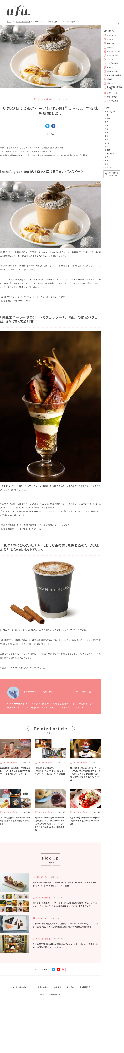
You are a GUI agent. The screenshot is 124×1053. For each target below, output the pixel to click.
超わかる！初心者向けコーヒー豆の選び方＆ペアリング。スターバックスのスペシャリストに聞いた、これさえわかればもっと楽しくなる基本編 (50, 824)
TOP (9, 21)
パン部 (109, 79)
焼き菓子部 (111, 47)
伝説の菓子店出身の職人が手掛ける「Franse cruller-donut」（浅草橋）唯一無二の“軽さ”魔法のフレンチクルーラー (66, 945)
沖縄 (106, 115)
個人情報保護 (85, 987)
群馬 (106, 136)
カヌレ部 (110, 67)
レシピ (107, 143)
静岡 (106, 146)
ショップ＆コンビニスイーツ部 (115, 88)
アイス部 (110, 39)
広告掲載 (57, 987)
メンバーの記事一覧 (82, 692)
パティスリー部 (112, 71)
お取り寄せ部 (112, 97)
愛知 (106, 160)
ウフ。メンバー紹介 (18, 987)
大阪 (106, 139)
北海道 (107, 150)
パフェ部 (110, 83)
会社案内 (70, 987)
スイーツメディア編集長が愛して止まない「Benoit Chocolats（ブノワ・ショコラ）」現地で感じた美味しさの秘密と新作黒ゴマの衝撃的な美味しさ (66, 925)
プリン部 (110, 59)
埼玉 (106, 129)
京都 (106, 164)
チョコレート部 (112, 93)
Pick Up (107, 167)
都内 (106, 122)
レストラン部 (111, 35)
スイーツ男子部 (112, 55)
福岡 (106, 157)
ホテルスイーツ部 (113, 51)
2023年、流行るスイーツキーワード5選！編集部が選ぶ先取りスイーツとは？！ (15, 821)
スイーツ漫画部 (112, 101)
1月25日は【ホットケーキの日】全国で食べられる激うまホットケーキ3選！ (85, 821)
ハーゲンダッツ (110, 153)
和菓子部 (110, 43)
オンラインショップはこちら (113, 174)
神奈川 (107, 118)
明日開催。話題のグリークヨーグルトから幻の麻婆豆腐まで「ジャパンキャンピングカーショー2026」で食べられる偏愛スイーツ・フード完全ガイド (66, 904)
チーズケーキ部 (112, 63)
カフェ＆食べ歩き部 (114, 75)
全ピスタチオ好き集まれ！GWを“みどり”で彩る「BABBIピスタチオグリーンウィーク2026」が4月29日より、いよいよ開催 (66, 884)
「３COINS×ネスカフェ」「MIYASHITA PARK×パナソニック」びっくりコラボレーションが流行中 (50, 772)
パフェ (50, 134)
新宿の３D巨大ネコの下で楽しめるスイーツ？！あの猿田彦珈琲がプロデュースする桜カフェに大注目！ (15, 771)
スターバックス (109, 112)
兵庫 (106, 125)
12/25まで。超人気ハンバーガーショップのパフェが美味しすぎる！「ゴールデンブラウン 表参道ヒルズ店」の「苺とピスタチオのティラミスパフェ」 (85, 774)
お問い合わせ (43, 987)
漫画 (106, 132)
